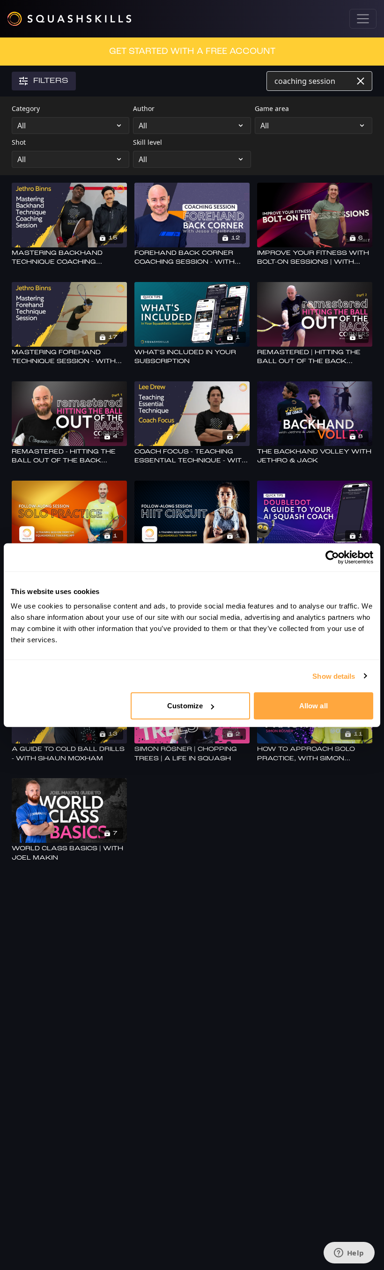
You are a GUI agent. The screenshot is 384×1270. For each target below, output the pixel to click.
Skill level (147, 142)
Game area (272, 108)
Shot (19, 142)
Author (144, 108)
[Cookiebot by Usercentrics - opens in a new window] (332, 557)
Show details (333, 676)
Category (26, 108)
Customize (185, 706)
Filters (50, 81)
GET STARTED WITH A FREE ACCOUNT (192, 51)
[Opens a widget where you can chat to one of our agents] (349, 1253)
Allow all (313, 706)
